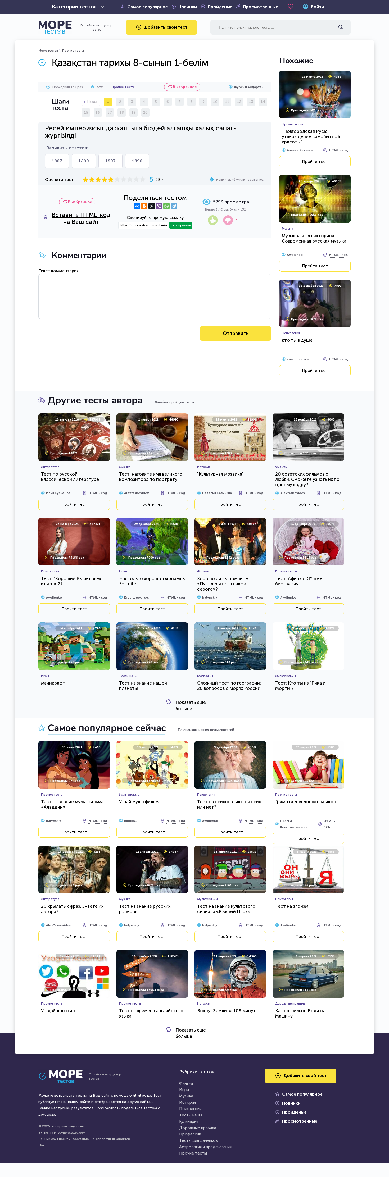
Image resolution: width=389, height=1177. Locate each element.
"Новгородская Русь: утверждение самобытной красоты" (311, 136)
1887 (57, 160)
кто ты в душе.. (298, 340)
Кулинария (188, 1121)
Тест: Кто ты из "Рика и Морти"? (300, 685)
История (187, 1102)
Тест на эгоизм (291, 906)
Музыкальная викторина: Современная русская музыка (314, 238)
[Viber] (159, 206)
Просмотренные (260, 6)
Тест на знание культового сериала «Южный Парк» (226, 909)
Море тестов (48, 50)
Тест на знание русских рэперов (144, 909)
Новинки (187, 6)
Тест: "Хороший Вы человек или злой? (71, 581)
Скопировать (181, 225)
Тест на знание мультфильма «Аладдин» (72, 804)
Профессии (190, 1134)
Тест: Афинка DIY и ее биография (298, 581)
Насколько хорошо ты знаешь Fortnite (152, 581)
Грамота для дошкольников (305, 801)
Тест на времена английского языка (151, 1013)
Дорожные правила (197, 1127)
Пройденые (220, 6)
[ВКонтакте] (137, 206)
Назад (92, 102)
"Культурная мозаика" (220, 474)
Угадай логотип (58, 1010)
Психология (190, 1108)
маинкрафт (53, 683)
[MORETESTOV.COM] (63, 1076)
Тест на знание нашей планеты (143, 685)
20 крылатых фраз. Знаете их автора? (72, 909)
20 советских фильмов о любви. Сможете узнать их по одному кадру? (307, 479)
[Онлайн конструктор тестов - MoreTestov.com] (55, 27)
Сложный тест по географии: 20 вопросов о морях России (229, 685)
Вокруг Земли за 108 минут (226, 1010)
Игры (184, 1089)
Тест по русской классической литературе (70, 476)
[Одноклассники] (144, 206)
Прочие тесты (73, 50)
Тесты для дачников (198, 1140)
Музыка (186, 1096)
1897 (110, 160)
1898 (137, 160)
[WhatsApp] (166, 206)
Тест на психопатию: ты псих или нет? (229, 804)
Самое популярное (147, 6)
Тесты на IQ (190, 1115)
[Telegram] (174, 206)
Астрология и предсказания (205, 1146)
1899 (84, 160)
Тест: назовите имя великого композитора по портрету (150, 476)
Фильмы (187, 1083)
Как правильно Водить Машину (299, 1013)
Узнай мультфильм (139, 801)
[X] (151, 206)
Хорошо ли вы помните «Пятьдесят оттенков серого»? (222, 584)
